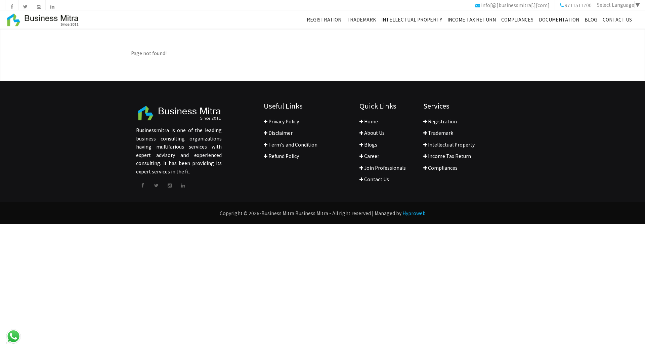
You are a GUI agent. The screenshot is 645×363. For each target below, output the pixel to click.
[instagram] (38, 5)
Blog (591, 19)
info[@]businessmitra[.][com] (515, 5)
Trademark (361, 19)
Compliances (517, 19)
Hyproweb (414, 213)
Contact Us (617, 19)
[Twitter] (25, 5)
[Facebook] (11, 5)
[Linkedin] (52, 5)
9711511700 (578, 5)
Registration (324, 19)
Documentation (559, 19)
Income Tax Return (471, 19)
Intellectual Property (411, 19)
